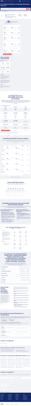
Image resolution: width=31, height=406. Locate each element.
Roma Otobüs (9, 396)
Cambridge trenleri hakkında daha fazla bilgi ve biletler (7, 351)
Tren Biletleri (2, 394)
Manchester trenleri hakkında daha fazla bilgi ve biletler (22, 351)
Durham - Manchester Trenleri (11, 364)
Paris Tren (2, 397)
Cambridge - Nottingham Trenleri (19, 367)
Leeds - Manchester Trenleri (3, 360)
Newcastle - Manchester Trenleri (26, 359)
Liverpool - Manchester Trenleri (19, 359)
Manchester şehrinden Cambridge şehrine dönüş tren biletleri (8, 350)
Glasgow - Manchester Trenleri (11, 359)
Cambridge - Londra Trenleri (3, 343)
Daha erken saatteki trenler (5, 174)
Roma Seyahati (25, 396)
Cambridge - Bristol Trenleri (26, 364)
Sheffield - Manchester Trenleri (11, 363)
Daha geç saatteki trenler (26, 174)
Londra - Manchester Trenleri (3, 374)
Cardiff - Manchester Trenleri (26, 360)
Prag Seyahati (24, 399)
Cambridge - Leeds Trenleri (11, 367)
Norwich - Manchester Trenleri (3, 364)
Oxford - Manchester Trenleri (19, 360)
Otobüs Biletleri (10, 394)
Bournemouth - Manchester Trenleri (20, 363)
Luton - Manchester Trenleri (26, 363)
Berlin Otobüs (9, 398)
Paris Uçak (17, 397)
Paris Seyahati (24, 397)
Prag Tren (2, 399)
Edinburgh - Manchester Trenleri (11, 374)
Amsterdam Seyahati (25, 398)
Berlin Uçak (17, 398)
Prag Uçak (17, 399)
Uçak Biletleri (17, 394)
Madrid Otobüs (10, 395)
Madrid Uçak (17, 395)
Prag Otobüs (9, 399)
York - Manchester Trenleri (3, 363)
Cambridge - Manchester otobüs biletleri (20, 350)
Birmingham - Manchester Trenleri (4, 359)
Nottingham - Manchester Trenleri (12, 360)
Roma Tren (2, 396)
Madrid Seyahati (25, 395)
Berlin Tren (2, 398)
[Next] (19, 21)
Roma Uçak (17, 396)
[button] (14, 9)
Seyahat (24, 394)
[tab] (5, 23)
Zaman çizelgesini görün (3, 72)
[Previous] (6, 188)
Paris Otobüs (9, 397)
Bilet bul (3, 64)
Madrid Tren (2, 395)
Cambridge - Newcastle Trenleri (4, 367)
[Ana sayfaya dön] (2, 1)
